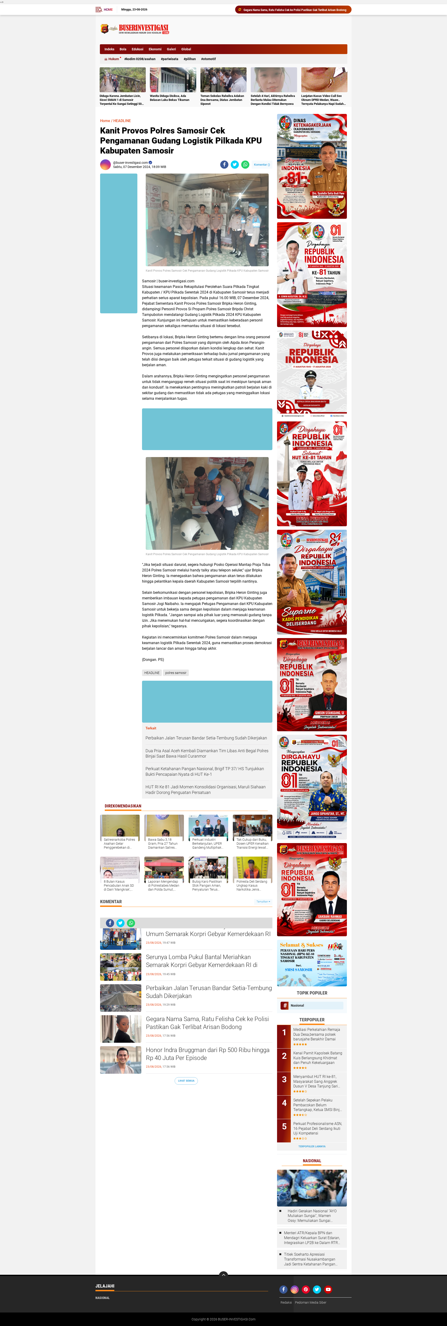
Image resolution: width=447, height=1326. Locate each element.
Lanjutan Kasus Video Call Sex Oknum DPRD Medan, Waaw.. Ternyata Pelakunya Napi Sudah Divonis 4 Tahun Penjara (322, 100)
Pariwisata (170, 59)
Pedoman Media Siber (310, 1302)
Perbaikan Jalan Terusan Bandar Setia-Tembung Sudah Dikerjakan (209, 991)
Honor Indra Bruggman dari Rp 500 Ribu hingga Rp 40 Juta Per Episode (288, 9)
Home (108, 9)
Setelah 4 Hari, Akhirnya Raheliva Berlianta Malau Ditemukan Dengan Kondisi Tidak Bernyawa (273, 100)
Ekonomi (155, 49)
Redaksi (286, 1302)
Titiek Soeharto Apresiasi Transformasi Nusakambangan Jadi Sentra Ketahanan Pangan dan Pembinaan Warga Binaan (309, 1259)
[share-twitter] (235, 165)
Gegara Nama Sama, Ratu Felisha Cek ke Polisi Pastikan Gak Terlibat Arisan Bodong (207, 1022)
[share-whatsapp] (245, 165)
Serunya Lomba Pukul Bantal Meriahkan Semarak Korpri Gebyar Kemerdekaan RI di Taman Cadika (201, 964)
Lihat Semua (186, 1080)
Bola (123, 49)
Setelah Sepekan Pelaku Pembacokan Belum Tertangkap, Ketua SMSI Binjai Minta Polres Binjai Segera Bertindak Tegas (318, 1105)
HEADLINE (122, 121)
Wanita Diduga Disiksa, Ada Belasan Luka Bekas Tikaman (169, 98)
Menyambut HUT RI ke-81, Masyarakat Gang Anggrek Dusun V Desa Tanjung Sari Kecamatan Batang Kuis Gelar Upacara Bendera (318, 1081)
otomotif (209, 59)
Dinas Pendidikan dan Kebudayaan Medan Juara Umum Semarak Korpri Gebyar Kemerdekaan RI (209, 930)
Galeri (171, 49)
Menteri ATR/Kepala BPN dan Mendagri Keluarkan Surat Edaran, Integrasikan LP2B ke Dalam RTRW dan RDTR (312, 1238)
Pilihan (191, 59)
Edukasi (137, 49)
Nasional (297, 1005)
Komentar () (262, 164)
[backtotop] (223, 1276)
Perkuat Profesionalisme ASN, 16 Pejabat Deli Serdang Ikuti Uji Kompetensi (317, 1128)
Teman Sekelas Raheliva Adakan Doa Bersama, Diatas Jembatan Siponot (222, 100)
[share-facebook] (224, 165)
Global (186, 49)
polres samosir (175, 673)
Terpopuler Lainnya (311, 1146)
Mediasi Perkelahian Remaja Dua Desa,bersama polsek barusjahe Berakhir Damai (316, 1034)
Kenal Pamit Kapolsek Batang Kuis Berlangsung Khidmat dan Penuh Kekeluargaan (317, 1058)
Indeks (109, 49)
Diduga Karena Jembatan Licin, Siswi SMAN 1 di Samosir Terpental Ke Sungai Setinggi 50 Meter (121, 100)
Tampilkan (263, 901)
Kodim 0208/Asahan (141, 59)
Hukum (113, 59)
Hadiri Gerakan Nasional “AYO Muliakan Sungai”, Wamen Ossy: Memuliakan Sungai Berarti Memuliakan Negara (312, 1216)
